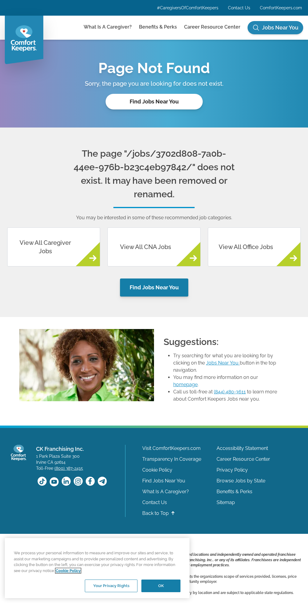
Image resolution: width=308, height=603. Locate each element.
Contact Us (239, 7)
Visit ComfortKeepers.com (171, 448)
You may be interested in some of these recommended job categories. (154, 217)
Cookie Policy (157, 470)
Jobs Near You (222, 363)
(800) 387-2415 (68, 468)
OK (161, 585)
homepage (185, 384)
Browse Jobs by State (241, 481)
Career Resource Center (212, 27)
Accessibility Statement (242, 448)
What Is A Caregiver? (108, 27)
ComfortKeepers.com (281, 7)
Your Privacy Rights (111, 585)
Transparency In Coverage (171, 459)
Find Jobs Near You (154, 101)
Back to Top (156, 513)
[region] (97, 568)
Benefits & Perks (158, 27)
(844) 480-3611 (230, 392)
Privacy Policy (232, 470)
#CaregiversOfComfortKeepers (187, 7)
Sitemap (226, 502)
